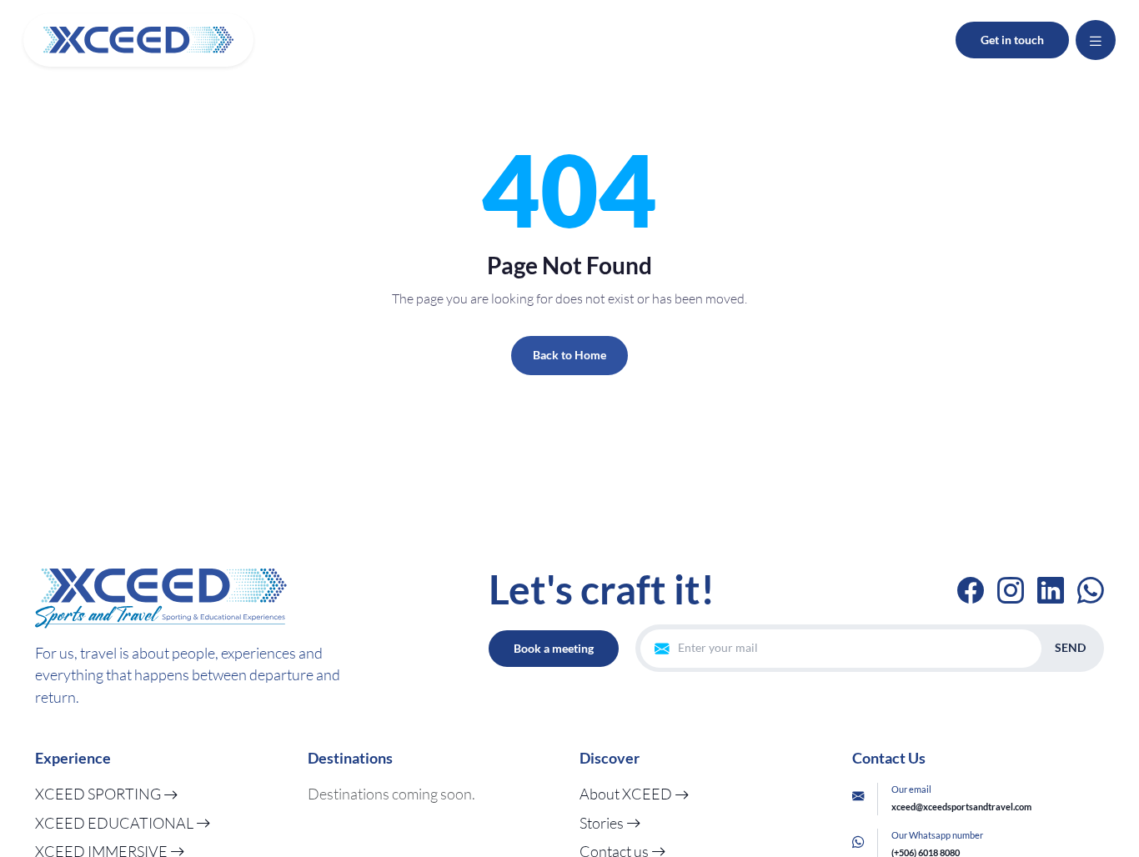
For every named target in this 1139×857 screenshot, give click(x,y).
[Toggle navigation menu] (1096, 40)
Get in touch (1012, 40)
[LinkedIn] (1050, 590)
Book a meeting (554, 648)
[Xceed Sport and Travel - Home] (138, 40)
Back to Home (569, 355)
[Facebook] (970, 590)
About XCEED (627, 793)
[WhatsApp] (1090, 590)
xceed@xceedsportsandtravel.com (961, 806)
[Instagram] (1010, 590)
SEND (1070, 647)
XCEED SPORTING (99, 793)
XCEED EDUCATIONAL (115, 823)
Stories (603, 823)
